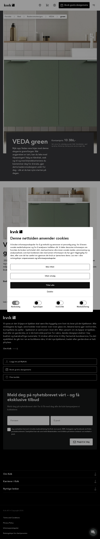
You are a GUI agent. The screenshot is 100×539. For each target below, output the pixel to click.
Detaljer (50, 291)
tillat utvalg (50, 276)
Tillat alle (50, 285)
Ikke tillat (50, 267)
